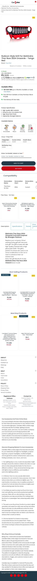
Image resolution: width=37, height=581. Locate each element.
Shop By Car (5, 6)
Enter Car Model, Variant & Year (11, 153)
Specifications (17, 226)
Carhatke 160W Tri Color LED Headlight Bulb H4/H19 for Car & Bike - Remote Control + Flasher (27, 294)
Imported (8, 63)
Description (5, 226)
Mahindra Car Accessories (17, 6)
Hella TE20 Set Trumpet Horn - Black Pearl (27, 334)
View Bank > (7, 91)
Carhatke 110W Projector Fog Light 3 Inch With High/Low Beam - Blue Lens (9, 294)
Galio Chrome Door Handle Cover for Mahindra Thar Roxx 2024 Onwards (9, 205)
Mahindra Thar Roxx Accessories (9, 8)
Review (28, 226)
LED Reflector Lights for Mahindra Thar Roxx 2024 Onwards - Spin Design (27, 205)
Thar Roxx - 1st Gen (7, 195)
